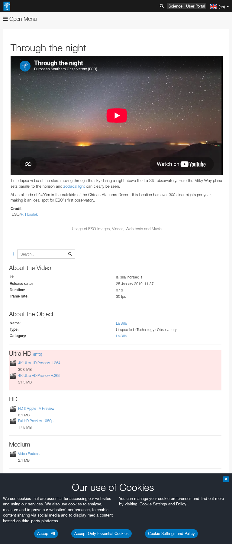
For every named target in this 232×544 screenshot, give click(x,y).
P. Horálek (29, 214)
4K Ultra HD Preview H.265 (39, 375)
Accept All (46, 533)
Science (175, 6)
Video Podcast (29, 453)
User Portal (195, 6)
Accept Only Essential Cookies (101, 533)
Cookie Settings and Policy (171, 533)
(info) (37, 354)
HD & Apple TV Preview (36, 408)
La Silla (121, 323)
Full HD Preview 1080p (35, 420)
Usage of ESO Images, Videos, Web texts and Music (117, 228)
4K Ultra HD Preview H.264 (39, 363)
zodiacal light (74, 186)
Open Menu (22, 19)
